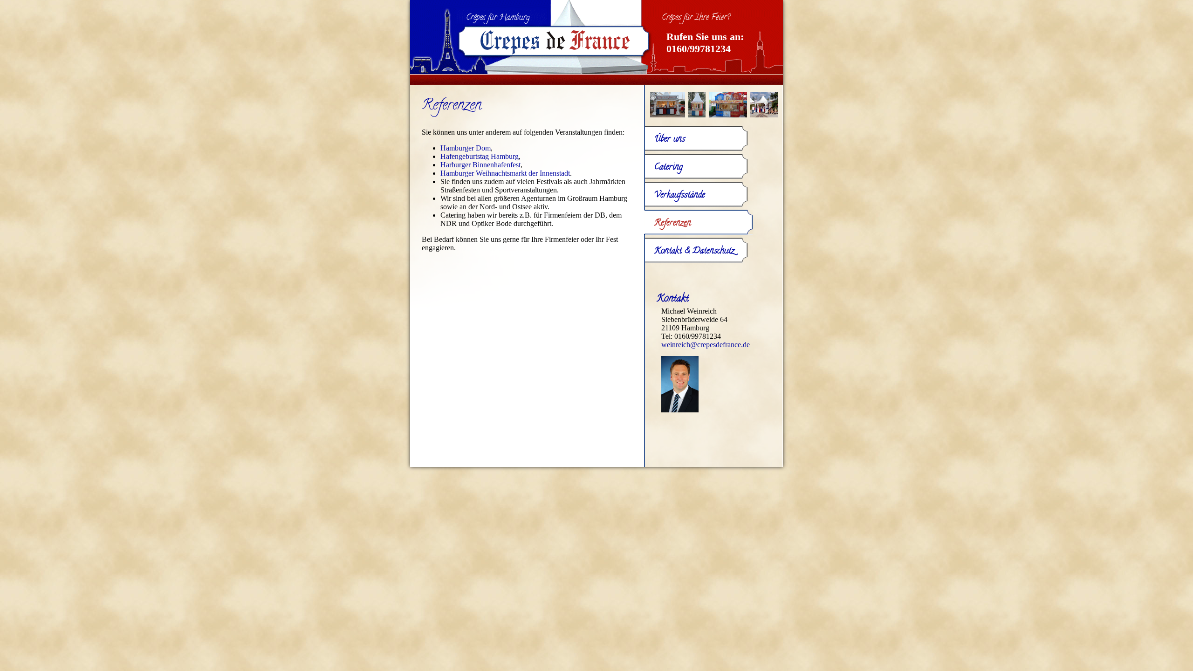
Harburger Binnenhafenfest (480, 165)
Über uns (669, 139)
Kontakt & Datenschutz (694, 251)
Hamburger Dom (465, 148)
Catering (668, 167)
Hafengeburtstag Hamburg (479, 156)
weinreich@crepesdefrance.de (705, 345)
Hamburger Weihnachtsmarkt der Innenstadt (505, 173)
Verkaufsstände (679, 195)
